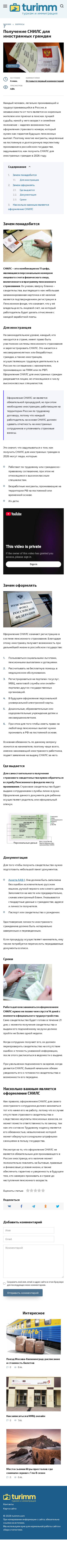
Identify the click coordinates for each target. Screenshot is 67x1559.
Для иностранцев (29, 179)
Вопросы (12, 66)
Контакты (8, 1504)
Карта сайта (9, 1508)
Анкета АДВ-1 (16, 879)
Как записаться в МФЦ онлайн (25, 1415)
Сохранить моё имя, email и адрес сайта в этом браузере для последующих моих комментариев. (35, 1283)
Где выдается (27, 189)
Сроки (23, 199)
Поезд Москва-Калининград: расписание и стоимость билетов (33, 1360)
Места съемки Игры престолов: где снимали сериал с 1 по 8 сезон (29, 1470)
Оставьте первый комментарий (45, 81)
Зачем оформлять (24, 184)
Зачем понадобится (25, 174)
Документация (28, 194)
